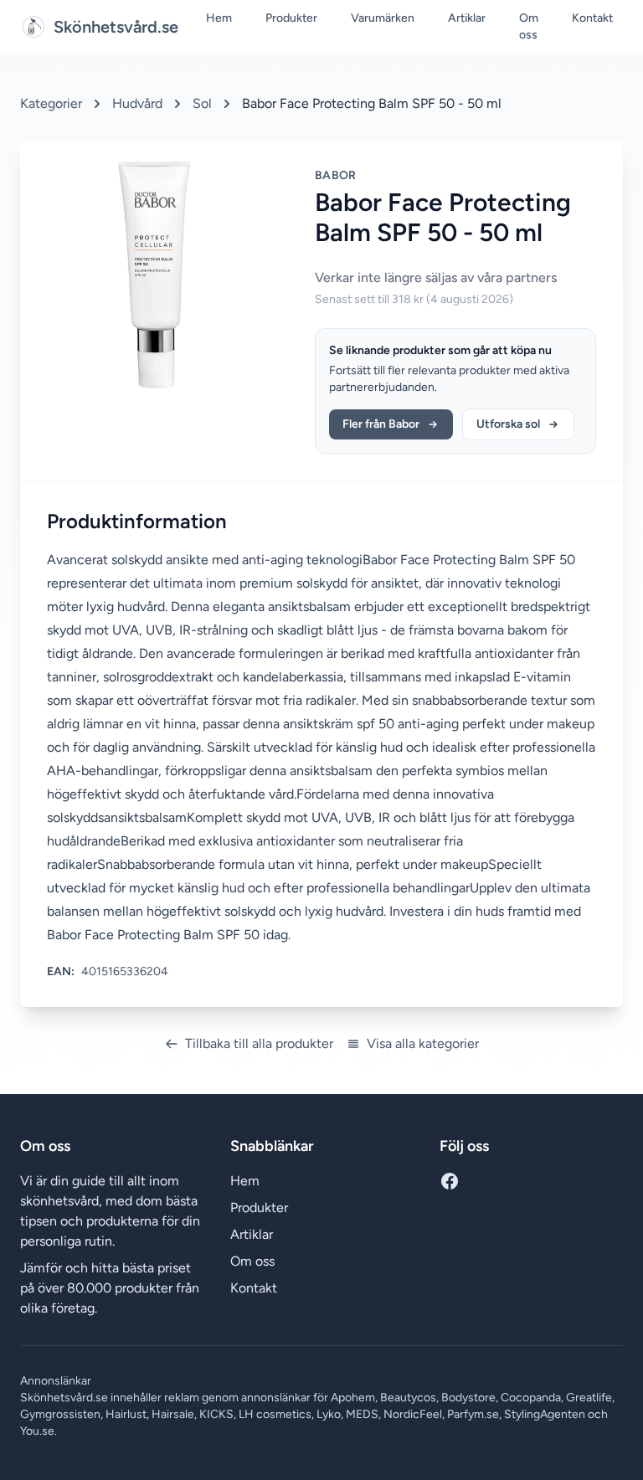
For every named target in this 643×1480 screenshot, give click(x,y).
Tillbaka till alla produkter (259, 1043)
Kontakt (592, 18)
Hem (219, 18)
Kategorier (51, 103)
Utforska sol (508, 424)
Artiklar (467, 18)
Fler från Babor (380, 424)
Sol (202, 103)
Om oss (528, 26)
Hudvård (137, 103)
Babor (336, 175)
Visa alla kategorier (423, 1043)
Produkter (291, 18)
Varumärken (382, 18)
